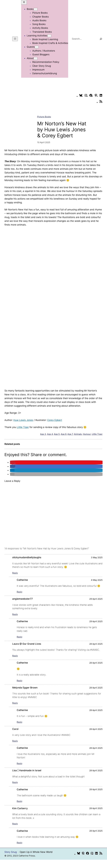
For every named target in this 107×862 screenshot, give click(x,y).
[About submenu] (35, 58)
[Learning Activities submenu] (49, 35)
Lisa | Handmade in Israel (26, 770)
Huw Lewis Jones (23, 420)
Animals (78, 434)
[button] (12, 462)
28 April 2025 (96, 644)
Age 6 (63, 434)
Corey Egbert (54, 420)
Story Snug (10, 852)
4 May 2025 (97, 580)
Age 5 (57, 434)
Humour (87, 434)
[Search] (101, 39)
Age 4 (50, 434)
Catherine (22, 580)
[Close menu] (24, 2)
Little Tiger (23, 427)
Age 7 (70, 434)
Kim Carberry (20, 808)
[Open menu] (15, 39)
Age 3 (43, 434)
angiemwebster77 (22, 598)
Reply (15, 573)
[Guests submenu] (37, 47)
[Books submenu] (35, 9)
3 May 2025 (97, 557)
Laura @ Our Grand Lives (26, 643)
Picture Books (44, 116)
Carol (15, 729)
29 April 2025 (96, 599)
